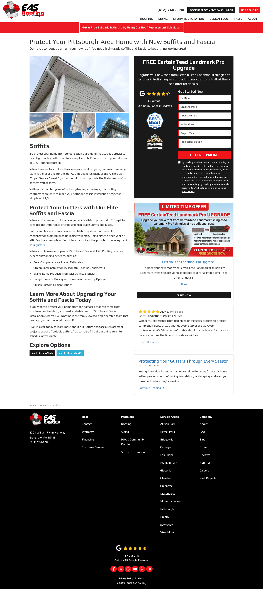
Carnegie (165, 447)
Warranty (88, 432)
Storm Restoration (133, 452)
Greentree (166, 486)
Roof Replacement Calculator (211, 10)
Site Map (139, 578)
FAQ (202, 432)
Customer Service (93, 447)
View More (167, 532)
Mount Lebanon (170, 501)
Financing (88, 439)
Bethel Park (167, 432)
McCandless (167, 493)
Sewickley (166, 524)
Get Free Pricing (204, 155)
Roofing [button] (146, 18)
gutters (40, 245)
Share (183, 284)
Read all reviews (149, 342)
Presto (164, 517)
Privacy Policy (188, 191)
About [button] (253, 18)
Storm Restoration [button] (188, 18)
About (204, 424)
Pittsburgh (167, 509)
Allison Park (168, 424)
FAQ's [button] (238, 18)
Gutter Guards (42, 352)
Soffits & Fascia (70, 352)
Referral (205, 462)
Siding (125, 432)
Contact (87, 424)
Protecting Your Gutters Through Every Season (184, 361)
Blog (202, 439)
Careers (204, 470)
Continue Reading (150, 388)
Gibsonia (165, 470)
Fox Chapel (167, 455)
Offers (204, 447)
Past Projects (208, 478)
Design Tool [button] (219, 18)
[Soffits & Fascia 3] (79, 125)
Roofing (126, 424)
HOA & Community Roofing (132, 442)
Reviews (205, 455)
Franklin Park (168, 462)
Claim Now (184, 295)
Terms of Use (215, 188)
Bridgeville (166, 439)
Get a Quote (249, 10)
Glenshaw (166, 478)
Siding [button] (163, 18)
